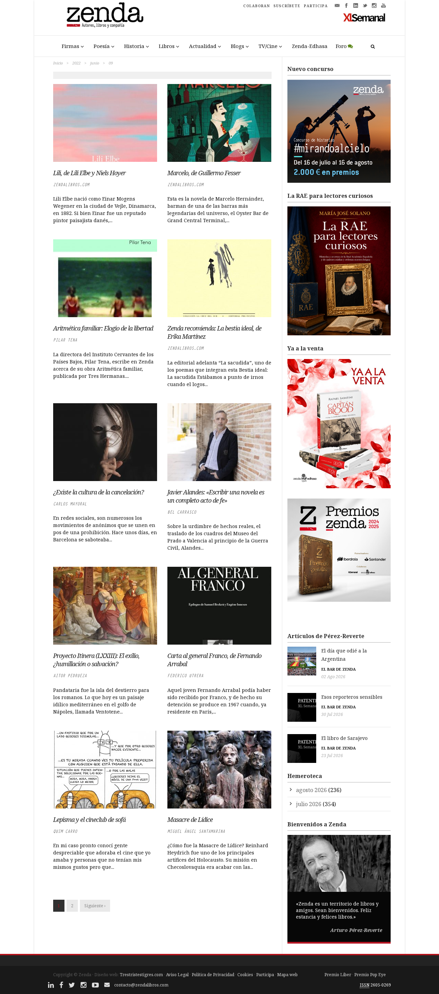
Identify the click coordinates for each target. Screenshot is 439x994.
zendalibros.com (71, 185)
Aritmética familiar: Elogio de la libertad (103, 328)
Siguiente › (95, 906)
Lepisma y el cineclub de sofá (89, 819)
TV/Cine (268, 46)
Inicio (58, 62)
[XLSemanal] (364, 17)
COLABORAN (256, 5)
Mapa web (287, 975)
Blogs (237, 46)
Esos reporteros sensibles (351, 697)
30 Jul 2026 (332, 714)
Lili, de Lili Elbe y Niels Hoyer (89, 173)
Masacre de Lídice (190, 819)
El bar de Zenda (338, 669)
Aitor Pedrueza (70, 676)
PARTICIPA (316, 5)
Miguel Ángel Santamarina (196, 831)
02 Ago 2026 (333, 677)
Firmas (70, 46)
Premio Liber (337, 975)
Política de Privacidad (213, 975)
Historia (134, 46)
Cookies (245, 975)
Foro (341, 46)
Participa (265, 975)
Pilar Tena (65, 340)
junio (94, 62)
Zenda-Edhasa (310, 46)
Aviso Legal (177, 975)
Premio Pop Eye (370, 975)
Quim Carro (65, 831)
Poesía (102, 46)
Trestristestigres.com (141, 975)
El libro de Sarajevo (344, 738)
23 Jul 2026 (332, 755)
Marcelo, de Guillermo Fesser (203, 173)
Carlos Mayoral (70, 504)
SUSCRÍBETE (286, 5)
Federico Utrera (185, 676)
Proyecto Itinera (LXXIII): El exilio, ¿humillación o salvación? (96, 659)
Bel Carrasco (181, 512)
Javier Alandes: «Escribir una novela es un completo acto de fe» (215, 496)
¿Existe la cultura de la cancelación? (98, 492)
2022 (76, 62)
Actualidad (202, 46)
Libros (167, 46)
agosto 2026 (311, 790)
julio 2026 (308, 804)
